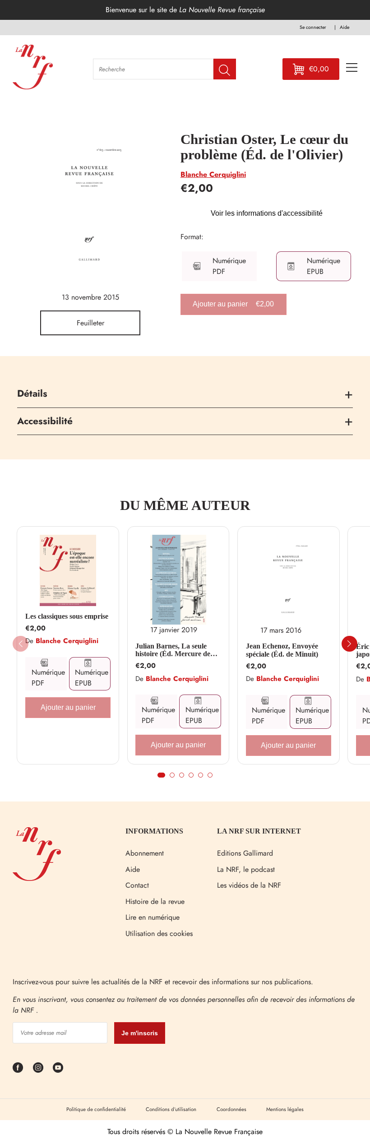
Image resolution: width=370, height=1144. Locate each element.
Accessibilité (45, 421)
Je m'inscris (139, 1033)
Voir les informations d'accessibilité (267, 213)
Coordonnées (231, 1109)
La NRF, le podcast (246, 869)
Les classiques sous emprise (66, 616)
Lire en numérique (152, 917)
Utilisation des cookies (159, 933)
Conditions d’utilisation (171, 1109)
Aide (132, 869)
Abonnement (144, 853)
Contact (137, 885)
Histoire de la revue (155, 901)
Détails (32, 393)
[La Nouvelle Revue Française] (37, 878)
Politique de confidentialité (96, 1109)
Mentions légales (285, 1109)
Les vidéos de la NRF (249, 885)
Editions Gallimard (245, 853)
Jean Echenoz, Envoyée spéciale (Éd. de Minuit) (282, 650)
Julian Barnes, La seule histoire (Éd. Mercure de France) (172, 650)
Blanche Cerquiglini (213, 174)
